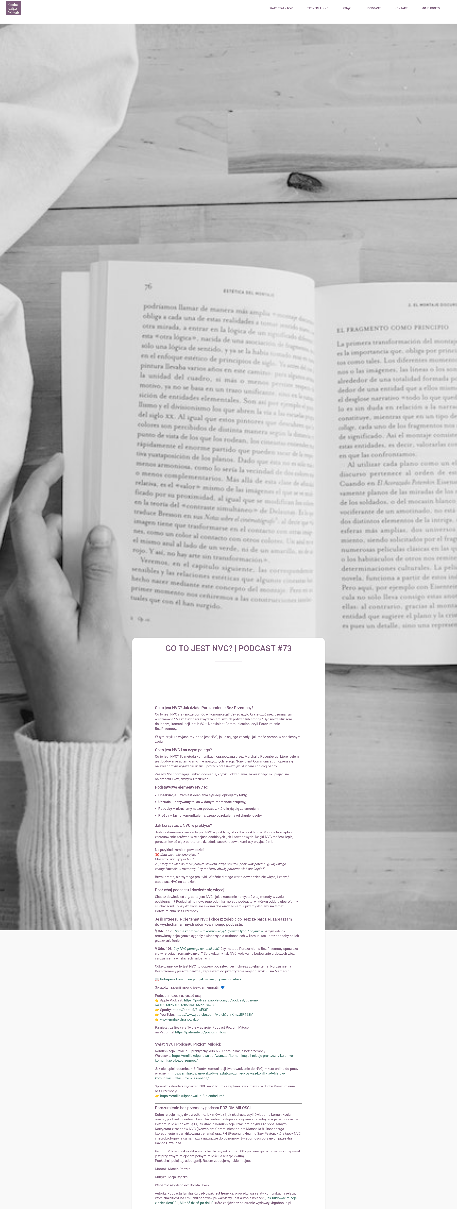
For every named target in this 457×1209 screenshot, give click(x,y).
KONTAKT (401, 8)
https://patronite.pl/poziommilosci (201, 1032)
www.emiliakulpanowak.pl (180, 1019)
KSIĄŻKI (348, 8)
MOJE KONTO (431, 8)
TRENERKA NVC (318, 8)
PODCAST (374, 8)
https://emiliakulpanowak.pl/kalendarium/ (192, 1096)
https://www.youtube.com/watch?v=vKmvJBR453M (214, 1015)
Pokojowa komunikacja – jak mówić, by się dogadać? (200, 979)
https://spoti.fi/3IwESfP (190, 1010)
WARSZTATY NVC (281, 8)
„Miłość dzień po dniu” (196, 1203)
